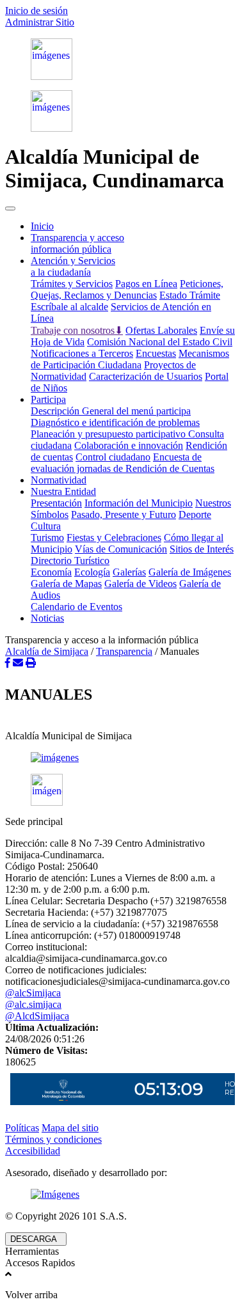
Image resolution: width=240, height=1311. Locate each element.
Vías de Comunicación (121, 549)
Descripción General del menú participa (111, 410)
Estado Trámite (189, 295)
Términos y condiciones (53, 1139)
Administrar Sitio (39, 22)
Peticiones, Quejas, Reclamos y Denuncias (127, 289)
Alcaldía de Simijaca (46, 651)
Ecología (92, 572)
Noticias (47, 618)
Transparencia (124, 651)
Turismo (47, 537)
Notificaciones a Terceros (82, 353)
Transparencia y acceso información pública (77, 243)
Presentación (56, 503)
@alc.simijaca (33, 1004)
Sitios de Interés (202, 549)
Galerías (129, 572)
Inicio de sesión (36, 10)
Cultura (46, 526)
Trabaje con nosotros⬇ (77, 330)
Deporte (195, 514)
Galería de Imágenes (189, 572)
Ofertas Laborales (161, 330)
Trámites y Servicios (72, 283)
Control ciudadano (113, 456)
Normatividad (58, 480)
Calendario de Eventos (76, 606)
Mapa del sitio (70, 1127)
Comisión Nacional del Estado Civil (159, 341)
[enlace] (120, 758)
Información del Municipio (138, 503)
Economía (51, 572)
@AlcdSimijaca (37, 1015)
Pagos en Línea (146, 283)
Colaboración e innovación (128, 445)
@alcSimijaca (33, 992)
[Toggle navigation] (10, 208)
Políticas (22, 1127)
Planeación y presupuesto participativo (109, 433)
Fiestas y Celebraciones (114, 537)
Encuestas (156, 353)
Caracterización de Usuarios (145, 376)
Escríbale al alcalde (69, 306)
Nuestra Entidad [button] (63, 491)
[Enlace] (120, 59)
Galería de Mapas (66, 583)
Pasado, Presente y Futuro (123, 514)
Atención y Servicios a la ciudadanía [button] (73, 266)
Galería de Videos (140, 583)
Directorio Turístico (70, 560)
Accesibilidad (32, 1150)
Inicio (42, 226)
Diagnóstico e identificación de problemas (115, 422)
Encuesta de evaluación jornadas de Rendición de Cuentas (122, 462)
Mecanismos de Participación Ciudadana (130, 359)
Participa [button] (48, 399)
